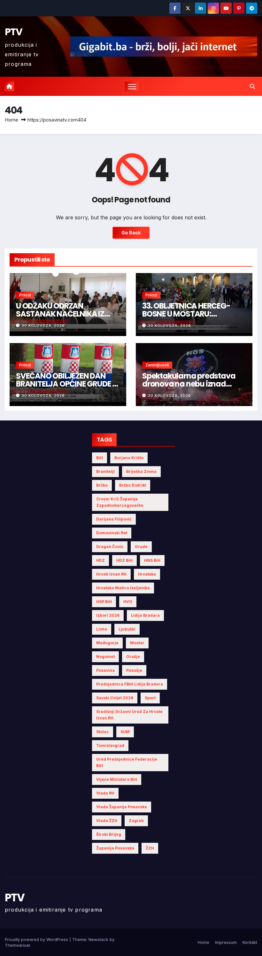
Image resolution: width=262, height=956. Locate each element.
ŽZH (150, 848)
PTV (13, 32)
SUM (125, 731)
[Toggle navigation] (132, 86)
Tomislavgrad (110, 745)
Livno (101, 629)
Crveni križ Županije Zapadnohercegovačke (119, 502)
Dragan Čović (109, 546)
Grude (141, 546)
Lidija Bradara (145, 615)
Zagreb (136, 820)
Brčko (102, 485)
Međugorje (107, 642)
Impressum (226, 942)
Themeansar (17, 945)
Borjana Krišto (128, 457)
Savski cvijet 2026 (114, 697)
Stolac (102, 731)
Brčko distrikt (132, 485)
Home (11, 120)
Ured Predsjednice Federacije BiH (126, 762)
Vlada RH (105, 793)
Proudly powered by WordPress (37, 939)
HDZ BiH (124, 560)
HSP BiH (104, 601)
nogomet (105, 656)
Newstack (98, 939)
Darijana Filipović (114, 519)
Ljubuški (127, 629)
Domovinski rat (111, 532)
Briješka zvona (141, 471)
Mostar (137, 642)
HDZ (100, 560)
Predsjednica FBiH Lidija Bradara (129, 684)
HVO (127, 601)
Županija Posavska (115, 848)
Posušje (134, 670)
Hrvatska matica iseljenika (123, 587)
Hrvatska (147, 574)
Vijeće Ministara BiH (116, 779)
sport (150, 697)
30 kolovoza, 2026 (43, 325)
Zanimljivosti (157, 365)
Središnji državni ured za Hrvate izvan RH (129, 714)
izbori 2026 (107, 615)
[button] (252, 86)
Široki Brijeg (108, 834)
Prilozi (25, 295)
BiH (99, 457)
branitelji (105, 471)
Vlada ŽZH (106, 820)
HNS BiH (152, 560)
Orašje (133, 656)
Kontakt (250, 942)
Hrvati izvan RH (111, 574)
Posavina (105, 670)
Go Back (131, 232)
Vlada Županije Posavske (121, 806)
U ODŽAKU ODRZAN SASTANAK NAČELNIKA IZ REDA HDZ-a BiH (60, 314)
